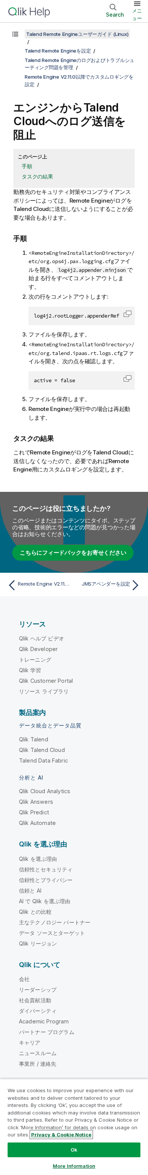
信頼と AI (30, 890)
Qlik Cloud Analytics (44, 791)
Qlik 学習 (30, 670)
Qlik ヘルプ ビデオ (41, 638)
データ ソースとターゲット (52, 933)
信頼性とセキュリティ (46, 869)
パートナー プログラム (46, 1032)
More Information (74, 1166)
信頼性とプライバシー (46, 880)
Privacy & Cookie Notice (61, 1135)
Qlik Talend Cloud (42, 750)
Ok (74, 1150)
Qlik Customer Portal (46, 680)
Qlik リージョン (38, 943)
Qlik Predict (34, 812)
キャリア (30, 1042)
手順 (27, 166)
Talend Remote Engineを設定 (58, 51)
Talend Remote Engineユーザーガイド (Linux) (77, 34)
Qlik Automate (37, 823)
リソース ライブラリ (44, 691)
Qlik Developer (38, 649)
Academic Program (44, 1021)
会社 (24, 979)
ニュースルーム (38, 1053)
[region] (74, 1127)
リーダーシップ (38, 989)
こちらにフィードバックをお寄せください (73, 552)
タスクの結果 (37, 176)
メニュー (137, 14)
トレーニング (35, 659)
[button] (127, 313)
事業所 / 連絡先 (37, 1063)
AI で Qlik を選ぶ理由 (44, 901)
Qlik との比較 (35, 911)
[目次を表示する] (15, 34)
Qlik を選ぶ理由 (38, 859)
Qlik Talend (33, 739)
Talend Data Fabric (43, 760)
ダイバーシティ (38, 1011)
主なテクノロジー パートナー (54, 922)
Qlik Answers (36, 801)
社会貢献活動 (35, 1000)
